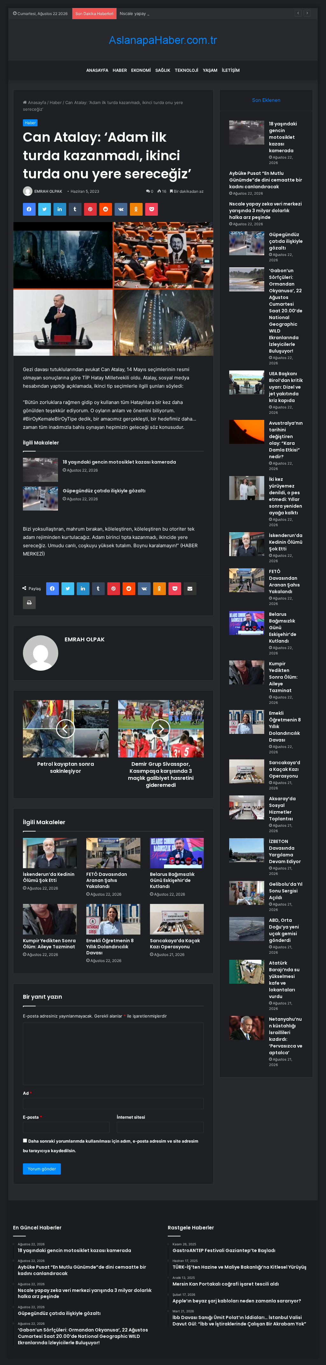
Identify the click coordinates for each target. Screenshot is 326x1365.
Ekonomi (141, 70)
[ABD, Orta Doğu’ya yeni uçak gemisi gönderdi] (246, 929)
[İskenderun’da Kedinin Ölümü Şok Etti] (50, 853)
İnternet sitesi (131, 1117)
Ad (27, 1093)
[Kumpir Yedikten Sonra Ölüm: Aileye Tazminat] (50, 919)
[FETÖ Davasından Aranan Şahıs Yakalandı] (113, 853)
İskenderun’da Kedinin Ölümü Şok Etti (48, 877)
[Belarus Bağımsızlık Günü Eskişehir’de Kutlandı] (177, 853)
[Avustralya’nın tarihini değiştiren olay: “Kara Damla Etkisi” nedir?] (246, 432)
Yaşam (210, 70)
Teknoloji (186, 70)
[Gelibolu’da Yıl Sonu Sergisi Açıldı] (246, 893)
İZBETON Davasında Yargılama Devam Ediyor (285, 851)
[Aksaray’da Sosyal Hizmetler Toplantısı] (246, 807)
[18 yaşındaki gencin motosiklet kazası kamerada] (40, 470)
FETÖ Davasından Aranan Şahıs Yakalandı (106, 880)
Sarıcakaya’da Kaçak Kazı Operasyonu (175, 943)
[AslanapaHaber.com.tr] (163, 40)
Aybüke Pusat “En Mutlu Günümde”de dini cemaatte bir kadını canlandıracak (265, 180)
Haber (120, 70)
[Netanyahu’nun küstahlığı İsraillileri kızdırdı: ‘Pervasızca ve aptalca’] (246, 1028)
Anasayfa (97, 70)
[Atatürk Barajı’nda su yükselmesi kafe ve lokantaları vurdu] (246, 972)
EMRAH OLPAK (48, 191)
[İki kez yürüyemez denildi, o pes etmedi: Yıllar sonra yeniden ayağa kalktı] (246, 488)
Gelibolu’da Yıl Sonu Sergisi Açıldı (285, 891)
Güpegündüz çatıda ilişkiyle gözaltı (104, 491)
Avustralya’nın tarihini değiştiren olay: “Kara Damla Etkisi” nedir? (286, 440)
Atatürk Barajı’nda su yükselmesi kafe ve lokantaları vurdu (284, 980)
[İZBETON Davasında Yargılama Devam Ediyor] (246, 850)
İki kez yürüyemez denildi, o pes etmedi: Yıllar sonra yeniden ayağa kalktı (285, 496)
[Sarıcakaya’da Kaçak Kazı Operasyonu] (177, 919)
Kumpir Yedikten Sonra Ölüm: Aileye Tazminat (49, 943)
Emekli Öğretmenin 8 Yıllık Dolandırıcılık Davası (110, 946)
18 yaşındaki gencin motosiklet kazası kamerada (119, 462)
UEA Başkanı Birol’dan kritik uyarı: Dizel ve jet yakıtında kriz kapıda (286, 387)
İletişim (231, 70)
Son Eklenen (266, 100)
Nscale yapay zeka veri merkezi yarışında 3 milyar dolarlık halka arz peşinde (194, 13)
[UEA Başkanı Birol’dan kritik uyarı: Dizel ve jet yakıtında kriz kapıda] (246, 382)
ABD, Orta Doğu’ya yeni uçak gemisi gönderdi (284, 930)
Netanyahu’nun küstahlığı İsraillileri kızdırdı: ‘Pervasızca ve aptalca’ (285, 1036)
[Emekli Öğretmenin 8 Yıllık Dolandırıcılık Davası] (113, 919)
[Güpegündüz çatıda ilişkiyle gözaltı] (40, 499)
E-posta (32, 1117)
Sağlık (162, 70)
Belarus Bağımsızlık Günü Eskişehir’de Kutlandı (172, 880)
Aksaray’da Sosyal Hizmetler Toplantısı (282, 808)
